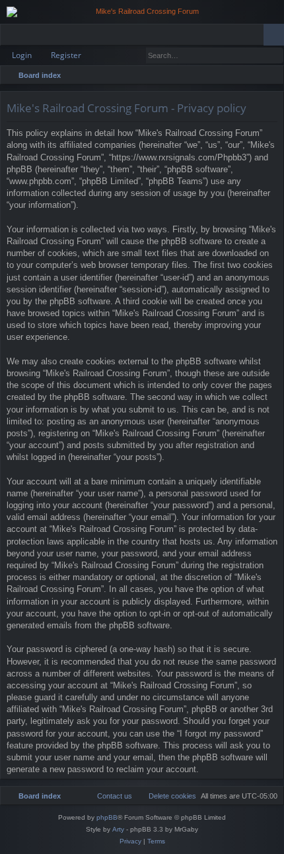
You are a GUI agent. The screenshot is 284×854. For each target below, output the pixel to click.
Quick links (12, 37)
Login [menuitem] (256, 37)
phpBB (107, 817)
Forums (33, 37)
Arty (118, 829)
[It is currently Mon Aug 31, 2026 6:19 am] (254, 75)
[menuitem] (271, 75)
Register (66, 55)
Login (22, 55)
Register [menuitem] (276, 37)
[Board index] (142, 12)
